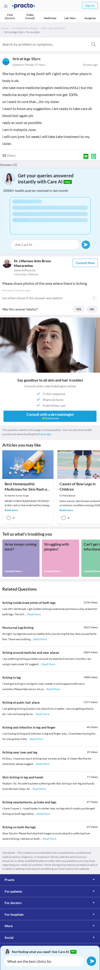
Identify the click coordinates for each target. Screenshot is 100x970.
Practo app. (45, 434)
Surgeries (90, 18)
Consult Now (85, 263)
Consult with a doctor (25, 28)
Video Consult (30, 16)
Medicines (50, 18)
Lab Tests (70, 18)
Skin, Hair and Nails (53, 28)
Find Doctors (10, 16)
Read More (34, 614)
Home (5, 28)
